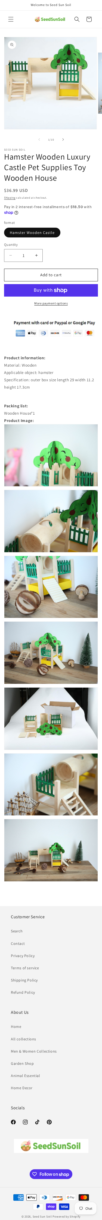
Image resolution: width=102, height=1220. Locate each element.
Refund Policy (23, 992)
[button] (11, 19)
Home (16, 1026)
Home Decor (22, 1087)
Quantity (11, 244)
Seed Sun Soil (42, 1216)
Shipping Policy (24, 980)
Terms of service (25, 967)
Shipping (10, 197)
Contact (18, 943)
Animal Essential (25, 1075)
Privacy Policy (23, 955)
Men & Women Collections (34, 1051)
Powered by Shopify (66, 1216)
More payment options (51, 303)
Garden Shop (22, 1063)
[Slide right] (63, 139)
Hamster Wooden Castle (32, 232)
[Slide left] (39, 139)
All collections (23, 1039)
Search (17, 931)
